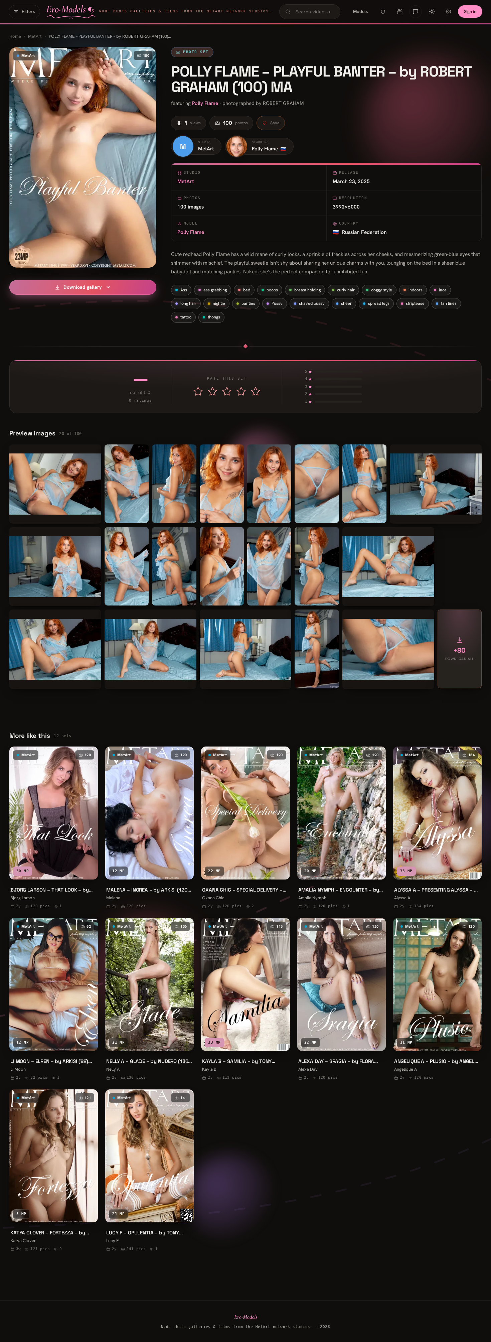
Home (15, 36)
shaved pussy (312, 303)
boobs (272, 290)
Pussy (277, 303)
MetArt (35, 36)
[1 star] (198, 391)
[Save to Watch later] (87, 871)
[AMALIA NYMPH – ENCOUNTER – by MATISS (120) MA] (341, 829)
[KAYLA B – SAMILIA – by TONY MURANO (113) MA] (245, 1000)
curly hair (346, 290)
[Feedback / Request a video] (415, 11)
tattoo (185, 317)
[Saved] (383, 12)
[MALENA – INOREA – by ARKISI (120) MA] (149, 829)
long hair (188, 303)
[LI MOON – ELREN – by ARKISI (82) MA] (53, 1000)
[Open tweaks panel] (448, 12)
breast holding (307, 290)
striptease (415, 303)
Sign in (470, 11)
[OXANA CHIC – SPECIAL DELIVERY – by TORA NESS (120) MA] (245, 829)
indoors (415, 290)
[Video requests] (399, 12)
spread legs (378, 303)
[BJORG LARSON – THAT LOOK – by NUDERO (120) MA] (53, 829)
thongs (214, 317)
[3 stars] (227, 391)
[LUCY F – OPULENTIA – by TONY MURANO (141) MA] (149, 1171)
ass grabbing (215, 290)
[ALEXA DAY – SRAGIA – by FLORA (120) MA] (341, 1000)
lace (443, 290)
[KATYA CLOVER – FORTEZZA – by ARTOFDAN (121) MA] (53, 1171)
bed (246, 290)
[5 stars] (256, 391)
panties (248, 303)
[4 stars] (241, 391)
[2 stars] (212, 391)
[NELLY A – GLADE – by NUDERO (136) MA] (149, 1000)
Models (360, 11)
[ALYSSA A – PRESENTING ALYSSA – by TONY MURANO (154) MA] (437, 829)
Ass (183, 290)
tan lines (449, 303)
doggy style (381, 290)
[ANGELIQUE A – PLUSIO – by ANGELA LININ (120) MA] (437, 1000)
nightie (219, 303)
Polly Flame (205, 103)
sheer (346, 303)
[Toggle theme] (432, 12)
